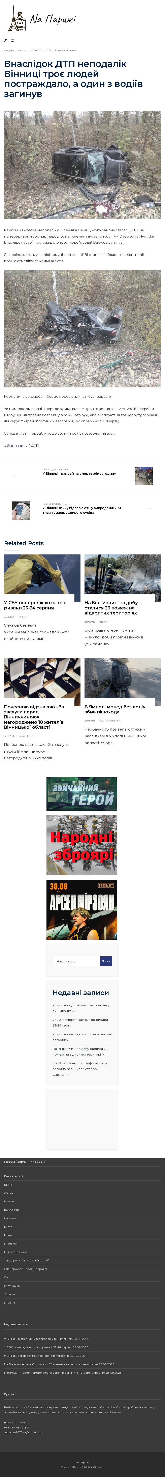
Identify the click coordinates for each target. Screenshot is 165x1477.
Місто (8, 1226)
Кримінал (60, 50)
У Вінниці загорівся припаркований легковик (36, 1355)
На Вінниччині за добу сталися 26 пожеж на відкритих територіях (111, 608)
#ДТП (34, 445)
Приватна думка (16, 1252)
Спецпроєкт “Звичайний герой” (26, 1260)
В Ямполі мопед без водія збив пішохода (115, 709)
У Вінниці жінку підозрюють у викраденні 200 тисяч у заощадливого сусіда (81, 508)
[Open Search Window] (6, 41)
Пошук (106, 961)
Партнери (11, 1243)
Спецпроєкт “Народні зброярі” (26, 1268)
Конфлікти (11, 1209)
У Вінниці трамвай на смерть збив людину (79, 471)
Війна (22, 736)
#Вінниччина (16, 445)
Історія (9, 1201)
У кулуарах (12, 1285)
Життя (8, 1193)
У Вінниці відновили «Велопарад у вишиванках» (38, 1338)
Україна (9, 1294)
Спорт (8, 1277)
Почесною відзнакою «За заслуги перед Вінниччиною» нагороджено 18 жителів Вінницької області (34, 717)
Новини (71, 50)
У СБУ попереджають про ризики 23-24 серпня (34, 605)
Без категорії (13, 1176)
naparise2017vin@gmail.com (23, 1432)
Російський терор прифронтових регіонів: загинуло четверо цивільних (80, 1068)
